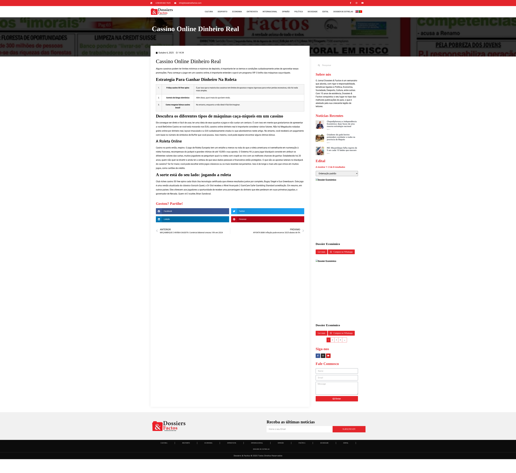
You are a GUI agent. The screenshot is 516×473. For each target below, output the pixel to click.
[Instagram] (356, 3)
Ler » (328, 129)
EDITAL (325, 11)
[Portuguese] (360, 12)
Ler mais (321, 252)
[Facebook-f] (350, 3)
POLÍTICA (298, 11)
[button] (192, 211)
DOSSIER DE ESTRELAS (343, 11)
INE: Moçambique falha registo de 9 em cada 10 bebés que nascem (342, 149)
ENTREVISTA (252, 11)
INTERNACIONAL (270, 11)
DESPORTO (222, 11)
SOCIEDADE (313, 11)
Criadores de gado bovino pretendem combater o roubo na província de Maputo (341, 137)
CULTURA (209, 11)
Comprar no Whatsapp (343, 252)
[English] (357, 12)
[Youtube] (362, 3)
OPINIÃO (286, 11)
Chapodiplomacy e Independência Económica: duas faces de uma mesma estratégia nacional (342, 124)
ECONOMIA (237, 11)
